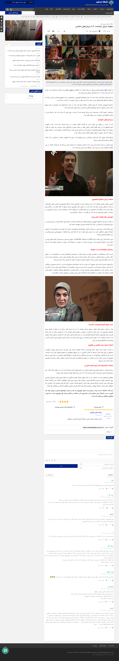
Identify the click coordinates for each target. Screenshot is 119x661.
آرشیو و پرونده (109, 13)
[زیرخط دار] (52, 460)
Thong (31, 96)
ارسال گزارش (102, 646)
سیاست (102, 9)
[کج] (49, 460)
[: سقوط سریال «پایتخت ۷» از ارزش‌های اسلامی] (49, 31)
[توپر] (47, 460)
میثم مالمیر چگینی (96, 412)
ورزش (73, 9)
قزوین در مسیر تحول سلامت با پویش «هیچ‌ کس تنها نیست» (24, 56)
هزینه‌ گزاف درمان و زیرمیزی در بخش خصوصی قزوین (26, 60)
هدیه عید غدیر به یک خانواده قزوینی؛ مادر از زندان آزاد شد (25, 77)
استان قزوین (110, 9)
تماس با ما (111, 646)
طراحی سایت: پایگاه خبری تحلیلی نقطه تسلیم (103, 654)
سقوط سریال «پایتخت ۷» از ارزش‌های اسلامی (94, 26)
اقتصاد (95, 9)
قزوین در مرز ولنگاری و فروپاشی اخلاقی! (76, 17)
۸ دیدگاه (109, 432)
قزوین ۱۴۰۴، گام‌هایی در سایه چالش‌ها (30, 86)
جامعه (88, 9)
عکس (51, 9)
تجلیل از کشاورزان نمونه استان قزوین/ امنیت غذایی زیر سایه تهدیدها (24, 71)
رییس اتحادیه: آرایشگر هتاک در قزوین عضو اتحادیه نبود (22, 17)
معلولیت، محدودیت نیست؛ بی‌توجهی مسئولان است (27, 38)
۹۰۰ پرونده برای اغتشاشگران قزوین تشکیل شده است (26, 65)
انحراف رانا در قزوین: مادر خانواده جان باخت (100, 17)
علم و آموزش (66, 9)
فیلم (47, 9)
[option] (23, 30)
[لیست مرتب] (54, 460)
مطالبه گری (58, 9)
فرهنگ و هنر (81, 9)
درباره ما (95, 646)
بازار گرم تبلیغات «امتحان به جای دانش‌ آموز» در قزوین (26, 82)
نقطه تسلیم (103, 90)
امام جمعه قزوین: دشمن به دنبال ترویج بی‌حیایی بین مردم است (23, 51)
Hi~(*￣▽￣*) (30, 98)
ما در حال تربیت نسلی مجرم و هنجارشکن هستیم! (51, 17)
